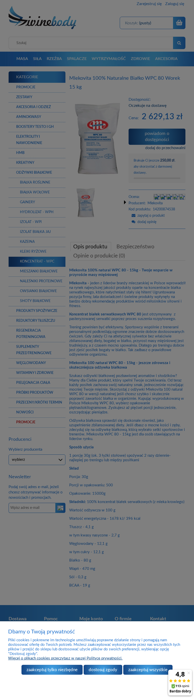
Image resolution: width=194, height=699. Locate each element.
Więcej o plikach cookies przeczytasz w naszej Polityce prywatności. (65, 658)
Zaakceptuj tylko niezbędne (52, 670)
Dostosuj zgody (103, 670)
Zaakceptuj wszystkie (147, 670)
